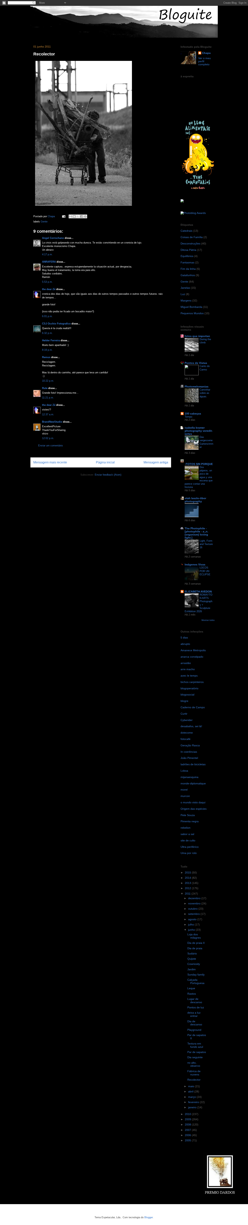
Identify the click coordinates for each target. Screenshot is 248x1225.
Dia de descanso (194, 1023)
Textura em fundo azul (195, 1045)
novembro (194, 903)
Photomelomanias (196, 386)
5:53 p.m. (47, 281)
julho (191, 924)
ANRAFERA (49, 261)
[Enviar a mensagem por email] (70, 216)
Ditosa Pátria (188, 249)
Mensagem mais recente (50, 462)
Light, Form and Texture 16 (206, 544)
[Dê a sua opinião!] (74, 216)
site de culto (188, 840)
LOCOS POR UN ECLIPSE (205, 571)
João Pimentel (189, 757)
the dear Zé (48, 289)
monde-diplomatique (193, 783)
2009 (188, 1119)
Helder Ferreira (51, 340)
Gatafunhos (188, 275)
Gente (44, 221)
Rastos (191, 993)
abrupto (185, 643)
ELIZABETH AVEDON (198, 591)
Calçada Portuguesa (195, 981)
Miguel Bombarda (191, 306)
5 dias (184, 637)
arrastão (186, 663)
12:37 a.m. (48, 414)
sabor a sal (187, 834)
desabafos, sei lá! (191, 726)
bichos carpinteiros (192, 682)
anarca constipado (192, 656)
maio (191, 1086)
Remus (46, 357)
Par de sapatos (196, 1052)
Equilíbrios (187, 256)
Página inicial (105, 462)
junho (192, 929)
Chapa (206, 52)
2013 (188, 882)
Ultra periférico (190, 846)
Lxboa (184, 770)
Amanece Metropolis (193, 650)
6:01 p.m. (47, 316)
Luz (183, 294)
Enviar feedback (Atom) (108, 474)
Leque (191, 988)
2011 (188, 893)
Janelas (185, 287)
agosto (192, 919)
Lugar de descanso (194, 1000)
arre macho (188, 669)
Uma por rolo (189, 853)
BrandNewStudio (52, 421)
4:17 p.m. (47, 254)
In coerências (189, 751)
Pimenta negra (190, 821)
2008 (188, 1124)
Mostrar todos (208, 620)
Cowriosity (193, 963)
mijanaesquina (189, 777)
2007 (188, 1129)
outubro (193, 908)
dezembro (194, 898)
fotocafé (185, 739)
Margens (186, 300)
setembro (194, 913)
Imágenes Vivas (195, 564)
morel (184, 789)
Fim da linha (188, 268)
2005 (188, 1140)
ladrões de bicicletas (193, 764)
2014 (188, 877)
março (192, 1096)
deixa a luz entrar (194, 1014)
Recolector (194, 1079)
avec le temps (189, 675)
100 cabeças (193, 413)
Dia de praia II (196, 942)
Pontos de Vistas (196, 362)
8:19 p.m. (47, 349)
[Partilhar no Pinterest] (85, 216)
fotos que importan (197, 336)
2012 (188, 888)
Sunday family (196, 974)
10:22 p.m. (48, 380)
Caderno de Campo (193, 707)
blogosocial (187, 694)
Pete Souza (188, 815)
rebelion (185, 827)
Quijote (191, 958)
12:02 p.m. (48, 438)
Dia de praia (194, 948)
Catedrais (186, 230)
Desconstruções (190, 243)
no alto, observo (193, 1064)
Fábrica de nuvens (194, 1073)
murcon (185, 796)
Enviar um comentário (50, 445)
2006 (188, 1135)
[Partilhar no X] (78, 216)
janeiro (192, 1107)
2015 (188, 872)
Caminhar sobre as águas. (205, 393)
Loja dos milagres (194, 936)
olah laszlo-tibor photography (195, 500)
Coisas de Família (192, 237)
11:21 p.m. (48, 397)
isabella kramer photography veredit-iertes (199, 430)
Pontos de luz (195, 1007)
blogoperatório (189, 688)
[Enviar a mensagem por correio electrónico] (63, 216)
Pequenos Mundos (192, 313)
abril (191, 1091)
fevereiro (194, 1102)
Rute (44, 388)
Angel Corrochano (53, 238)
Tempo (188, 416)
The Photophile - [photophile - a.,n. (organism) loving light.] (196, 533)
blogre (184, 700)
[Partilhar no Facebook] (82, 216)
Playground (194, 1029)
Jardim (191, 969)
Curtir (184, 713)
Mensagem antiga (156, 462)
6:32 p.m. (47, 333)
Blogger (148, 1217)
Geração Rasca (190, 745)
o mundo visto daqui (193, 802)
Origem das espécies (194, 808)
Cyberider (187, 720)
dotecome (187, 732)
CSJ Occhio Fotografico (56, 323)
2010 (188, 1114)
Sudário (192, 953)
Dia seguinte (195, 1057)
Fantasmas (187, 262)
